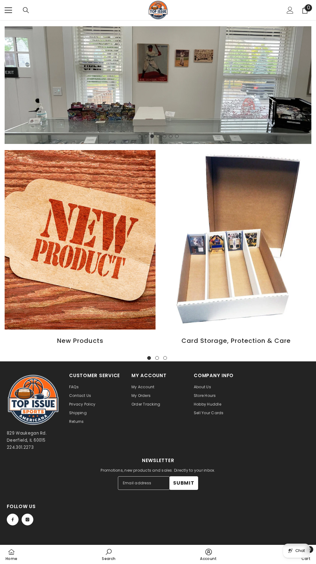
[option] (158, 85)
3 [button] (152, 136)
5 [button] (164, 136)
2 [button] (146, 136)
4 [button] (158, 136)
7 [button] (177, 136)
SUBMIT (183, 482)
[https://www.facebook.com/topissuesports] (13, 519)
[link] (108, 554)
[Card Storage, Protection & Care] (235, 240)
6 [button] (171, 136)
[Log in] (290, 10)
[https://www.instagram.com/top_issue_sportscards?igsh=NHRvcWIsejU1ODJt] (27, 519)
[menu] (8, 10)
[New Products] (80, 240)
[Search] (26, 10)
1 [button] (140, 136)
